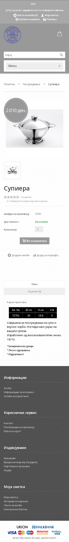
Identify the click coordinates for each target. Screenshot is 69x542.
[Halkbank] (43, 528)
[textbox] (31, 55)
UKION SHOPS (48, 538)
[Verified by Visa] (56, 534)
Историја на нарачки (16, 501)
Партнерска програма (17, 466)
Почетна (9, 84)
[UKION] (22, 528)
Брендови (10, 458)
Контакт (8, 423)
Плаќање (52, 19)
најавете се (30, 10)
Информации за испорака (19, 392)
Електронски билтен (15, 509)
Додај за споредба (47, 255)
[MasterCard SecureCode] (42, 534)
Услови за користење (16, 396)
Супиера (53, 84)
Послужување (31, 84)
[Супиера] (34, 128)
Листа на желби (13, 505)
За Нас (8, 388)
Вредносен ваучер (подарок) (20, 462)
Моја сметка (51, 15)
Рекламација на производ (19, 427)
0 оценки (26, 197)
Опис (34, 284)
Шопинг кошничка (29, 19)
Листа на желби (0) (27, 15)
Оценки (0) (34, 291)
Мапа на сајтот (12, 431)
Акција (8, 470)
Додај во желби (20, 255)
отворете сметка (52, 10)
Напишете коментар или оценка (29, 201)
